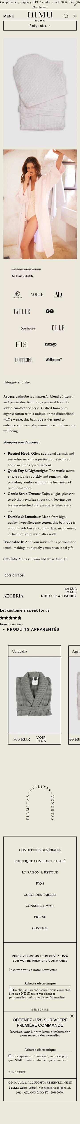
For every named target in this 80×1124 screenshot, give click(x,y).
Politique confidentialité (40, 861)
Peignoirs (38, 25)
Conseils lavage (40, 906)
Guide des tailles (40, 894)
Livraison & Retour (40, 872)
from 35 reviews (11, 624)
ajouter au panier (59, 596)
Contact (40, 928)
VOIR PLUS (41, 739)
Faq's (40, 883)
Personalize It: (13, 542)
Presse (40, 917)
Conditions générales (40, 850)
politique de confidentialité (46, 997)
